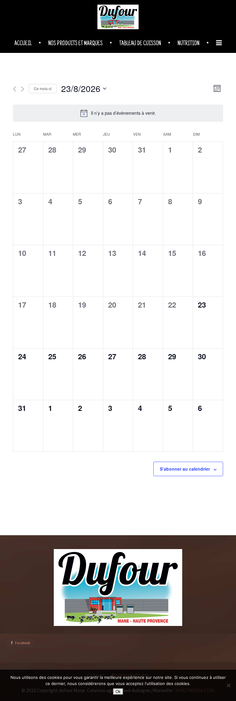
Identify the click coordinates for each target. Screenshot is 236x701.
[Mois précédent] (14, 89)
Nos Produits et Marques (75, 44)
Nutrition (188, 44)
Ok (118, 691)
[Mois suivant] (22, 89)
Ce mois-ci (43, 88)
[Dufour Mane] (118, 17)
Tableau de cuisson (140, 44)
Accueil (23, 44)
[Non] (228, 685)
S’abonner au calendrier (185, 469)
